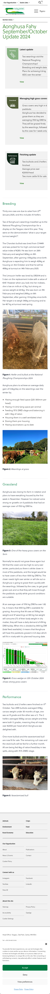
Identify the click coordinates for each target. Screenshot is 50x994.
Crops (28, 821)
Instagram (6, 878)
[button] (46, 944)
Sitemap (5, 907)
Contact (28, 855)
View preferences (25, 981)
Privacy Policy (18, 989)
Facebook (29, 878)
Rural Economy (8, 832)
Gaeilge (28, 913)
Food (27, 827)
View (22, 81)
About (5, 849)
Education (29, 832)
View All (5, 890)
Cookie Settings (8, 919)
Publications (30, 849)
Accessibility (7, 913)
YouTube (5, 884)
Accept (25, 967)
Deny (25, 974)
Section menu (7, 20)
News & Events (8, 855)
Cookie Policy (7, 861)
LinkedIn (29, 884)
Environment (7, 827)
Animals (5, 821)
